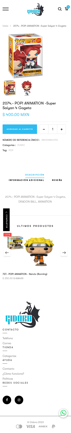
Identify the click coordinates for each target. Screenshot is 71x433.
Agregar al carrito (20, 129)
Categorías (9, 356)
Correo (7, 343)
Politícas (8, 378)
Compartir (7, 221)
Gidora (33, 422)
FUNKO (21, 145)
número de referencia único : (21, 140)
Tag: (5, 150)
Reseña (57, 180)
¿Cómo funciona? (13, 373)
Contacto (8, 368)
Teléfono (8, 338)
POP (11, 150)
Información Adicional (26, 180)
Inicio (5, 25)
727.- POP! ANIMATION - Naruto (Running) (25, 274)
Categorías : (9, 145)
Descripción (34, 175)
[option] (35, 56)
